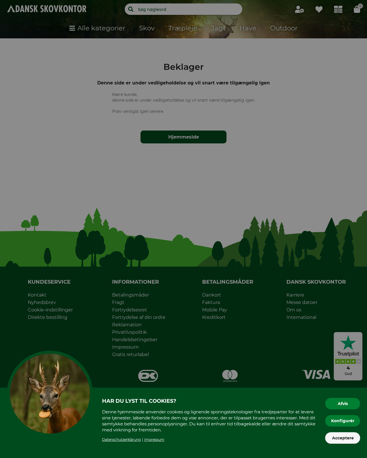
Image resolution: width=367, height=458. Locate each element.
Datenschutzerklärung (121, 439)
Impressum (154, 439)
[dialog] (183, 229)
